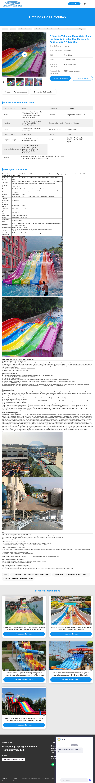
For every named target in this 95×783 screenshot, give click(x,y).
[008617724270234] (52, 764)
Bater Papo (74, 4)
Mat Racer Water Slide (25, 29)
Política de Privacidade (5, 779)
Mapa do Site (15, 779)
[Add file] (58, 780)
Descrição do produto (43, 92)
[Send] (90, 780)
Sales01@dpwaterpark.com (14, 759)
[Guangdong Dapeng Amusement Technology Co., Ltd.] (12, 4)
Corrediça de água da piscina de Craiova (18, 578)
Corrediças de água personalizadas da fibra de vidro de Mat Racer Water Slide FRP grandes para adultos (24, 719)
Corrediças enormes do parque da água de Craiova (30, 574)
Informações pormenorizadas (15, 92)
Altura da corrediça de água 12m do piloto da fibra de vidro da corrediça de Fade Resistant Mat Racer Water (24, 628)
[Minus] (90, 739)
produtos (13, 29)
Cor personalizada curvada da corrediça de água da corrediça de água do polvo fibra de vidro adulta (71, 674)
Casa (6, 29)
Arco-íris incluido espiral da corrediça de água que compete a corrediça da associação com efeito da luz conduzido (24, 674)
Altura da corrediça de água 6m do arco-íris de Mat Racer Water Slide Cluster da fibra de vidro (71, 628)
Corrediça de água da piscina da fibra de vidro (71, 574)
